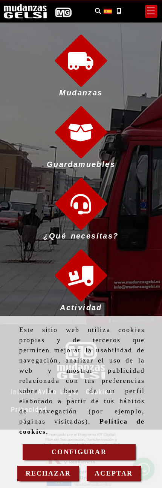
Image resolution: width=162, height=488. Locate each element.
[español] (108, 10)
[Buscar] (98, 11)
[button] (151, 11)
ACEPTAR (114, 473)
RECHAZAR (48, 473)
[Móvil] (119, 11)
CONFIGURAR (79, 452)
